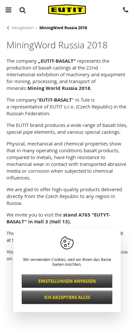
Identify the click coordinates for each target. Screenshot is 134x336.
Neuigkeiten (23, 27)
